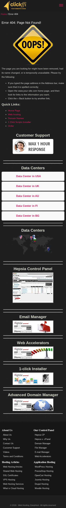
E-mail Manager (42, 452)
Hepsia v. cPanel (42, 439)
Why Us (6, 439)
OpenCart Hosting (43, 475)
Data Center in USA (28, 176)
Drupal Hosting (41, 484)
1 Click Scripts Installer (19, 122)
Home (4, 14)
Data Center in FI (27, 205)
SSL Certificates (10, 475)
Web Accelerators (43, 456)
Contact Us (8, 443)
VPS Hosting (9, 479)
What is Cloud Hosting (13, 488)
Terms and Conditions (13, 456)
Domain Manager (42, 443)
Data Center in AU (27, 196)
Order (11, 126)
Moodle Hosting (42, 488)
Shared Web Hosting (12, 471)
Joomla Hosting (42, 479)
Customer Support (11, 448)
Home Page (14, 110)
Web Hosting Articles (12, 467)
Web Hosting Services (13, 484)
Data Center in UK (27, 186)
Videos (6, 452)
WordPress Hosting (44, 467)
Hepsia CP (40, 435)
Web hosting (14, 114)
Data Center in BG (27, 215)
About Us (7, 435)
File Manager (41, 448)
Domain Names (16, 118)
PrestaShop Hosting (44, 471)
